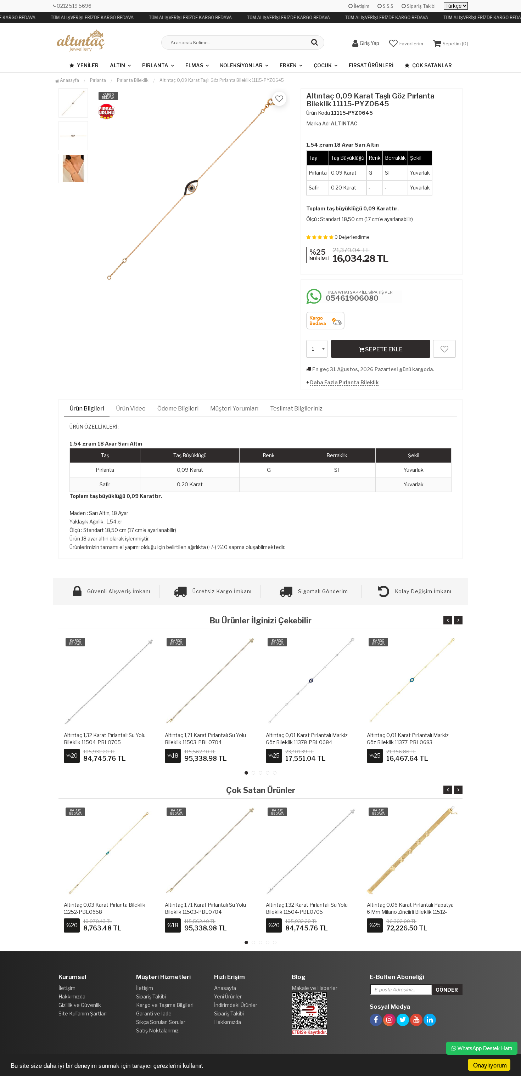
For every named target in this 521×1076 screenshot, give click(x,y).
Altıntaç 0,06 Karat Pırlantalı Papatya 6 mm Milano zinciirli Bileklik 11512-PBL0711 (309, 912)
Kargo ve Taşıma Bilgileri (165, 1005)
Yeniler (87, 65)
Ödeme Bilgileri (177, 408)
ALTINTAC (344, 123)
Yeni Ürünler (228, 996)
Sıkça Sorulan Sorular (160, 1022)
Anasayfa (69, 80)
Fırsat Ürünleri (371, 65)
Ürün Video (131, 408)
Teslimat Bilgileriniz (296, 408)
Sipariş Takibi (421, 6)
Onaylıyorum (490, 1064)
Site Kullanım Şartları (82, 1013)
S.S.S (387, 6)
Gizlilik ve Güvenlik (79, 1005)
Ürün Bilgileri (86, 408)
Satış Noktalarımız (157, 1030)
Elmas (194, 65)
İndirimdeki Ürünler (235, 1005)
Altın (117, 65)
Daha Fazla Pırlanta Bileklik (344, 382)
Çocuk (323, 65)
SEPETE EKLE (383, 349)
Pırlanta (155, 65)
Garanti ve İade (154, 1013)
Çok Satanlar (431, 65)
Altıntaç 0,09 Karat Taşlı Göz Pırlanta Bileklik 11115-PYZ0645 (221, 80)
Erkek (288, 65)
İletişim (361, 6)
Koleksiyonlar (241, 65)
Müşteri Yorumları (234, 408)
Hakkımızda (71, 996)
